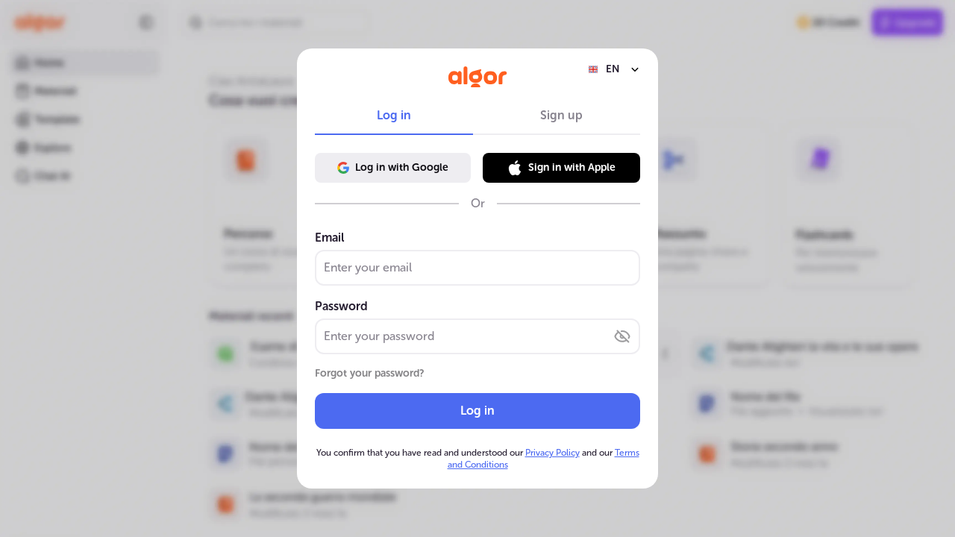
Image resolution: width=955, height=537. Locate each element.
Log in (477, 410)
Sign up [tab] (561, 115)
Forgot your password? (370, 373)
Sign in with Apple (572, 167)
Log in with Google (401, 167)
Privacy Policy (552, 453)
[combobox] (614, 69)
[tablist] (477, 115)
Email (329, 237)
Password (341, 306)
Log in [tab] (394, 115)
